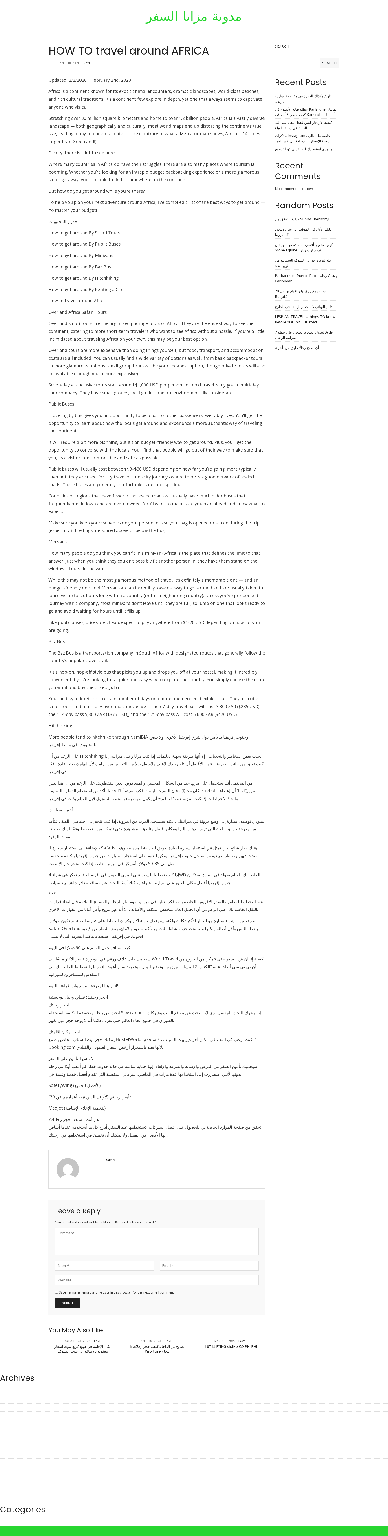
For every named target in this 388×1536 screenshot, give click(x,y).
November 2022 (13, 1462)
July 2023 (7, 1399)
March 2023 (10, 1431)
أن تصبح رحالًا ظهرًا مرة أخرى (297, 347)
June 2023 (8, 1407)
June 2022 (8, 1501)
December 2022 (13, 1454)
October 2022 (11, 1470)
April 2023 (8, 1423)
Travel (87, 63)
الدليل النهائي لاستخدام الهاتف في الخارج (305, 306)
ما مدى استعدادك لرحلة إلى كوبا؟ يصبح (304, 148)
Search (282, 46)
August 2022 (10, 1486)
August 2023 (10, 1391)
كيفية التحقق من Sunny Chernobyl (302, 219)
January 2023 (11, 1446)
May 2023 (8, 1415)
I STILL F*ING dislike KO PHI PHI (231, 1346)
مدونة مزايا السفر (194, 16)
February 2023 (12, 1438)
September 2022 (14, 1478)
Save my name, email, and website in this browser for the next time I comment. (117, 1292)
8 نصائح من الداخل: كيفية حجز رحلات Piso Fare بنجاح (157, 1349)
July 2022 (7, 1493)
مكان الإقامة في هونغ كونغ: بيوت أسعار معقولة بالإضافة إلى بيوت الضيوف (83, 1349)
